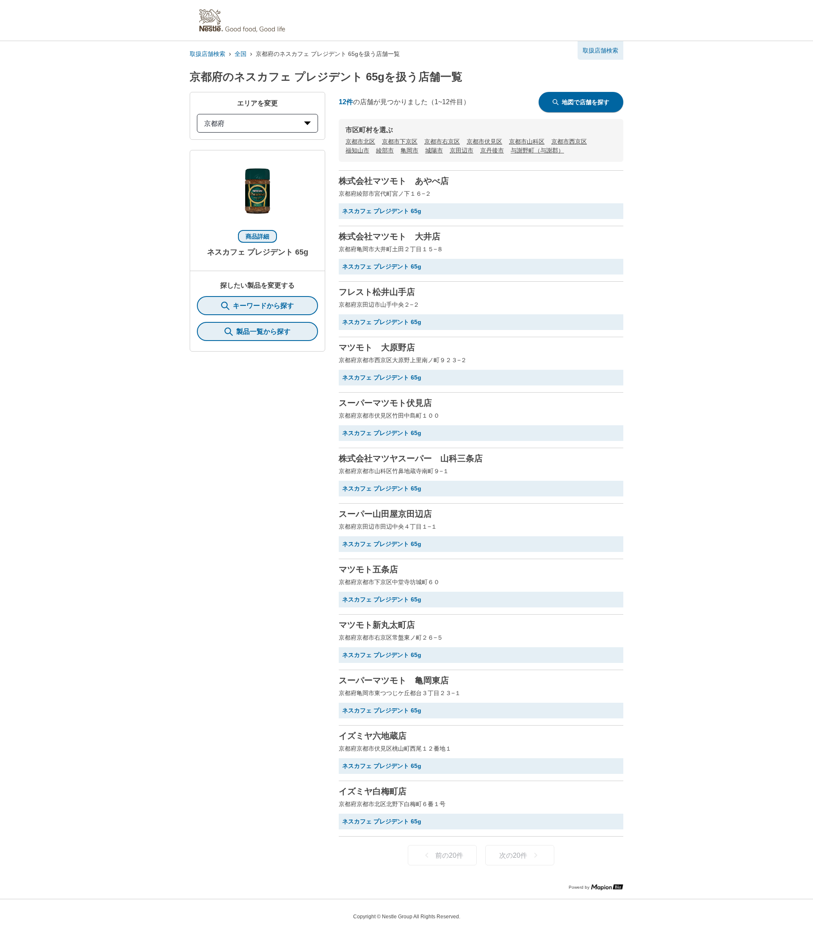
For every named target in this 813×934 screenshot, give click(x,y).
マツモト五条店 (368, 569)
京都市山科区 (527, 141)
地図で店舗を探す (585, 102)
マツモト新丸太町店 (377, 624)
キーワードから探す (263, 305)
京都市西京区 (569, 141)
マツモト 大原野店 (377, 347)
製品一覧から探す (263, 331)
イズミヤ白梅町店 (372, 791)
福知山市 (357, 150)
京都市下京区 (400, 141)
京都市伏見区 (484, 141)
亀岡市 (409, 150)
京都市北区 (360, 141)
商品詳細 (257, 236)
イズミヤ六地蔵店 (372, 735)
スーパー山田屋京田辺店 (385, 513)
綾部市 (385, 150)
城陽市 (434, 150)
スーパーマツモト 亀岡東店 (394, 680)
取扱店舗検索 (207, 53)
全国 (240, 53)
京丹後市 (492, 150)
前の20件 (449, 855)
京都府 (214, 123)
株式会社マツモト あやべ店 (394, 181)
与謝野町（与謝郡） (537, 150)
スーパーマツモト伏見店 (385, 402)
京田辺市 (461, 150)
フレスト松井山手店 (377, 292)
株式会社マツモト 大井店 (389, 236)
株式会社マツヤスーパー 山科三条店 (411, 458)
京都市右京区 (442, 141)
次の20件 (513, 855)
